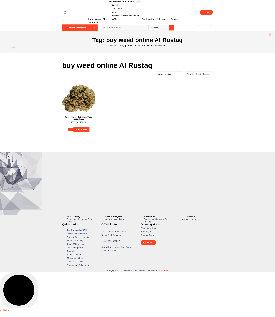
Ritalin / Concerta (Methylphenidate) (74, 256)
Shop (98, 19)
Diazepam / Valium (75, 261)
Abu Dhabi (117, 9)
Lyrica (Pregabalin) (75, 247)
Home (90, 19)
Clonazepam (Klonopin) (77, 265)
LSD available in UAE (76, 233)
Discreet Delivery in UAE (121, 2)
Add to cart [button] (81, 130)
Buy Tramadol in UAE (76, 230)
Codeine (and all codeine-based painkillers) (78, 239)
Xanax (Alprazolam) (75, 244)
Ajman (115, 12)
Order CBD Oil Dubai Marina (125, 16)
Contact (174, 19)
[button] (5, 310)
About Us (93, 23)
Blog (105, 19)
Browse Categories (77, 28)
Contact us (148, 242)
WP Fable (163, 271)
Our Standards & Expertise (155, 19)
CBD (114, 19)
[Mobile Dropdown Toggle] (138, 1)
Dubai (115, 5)
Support (70, 251)
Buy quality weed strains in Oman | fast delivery (142, 45)
